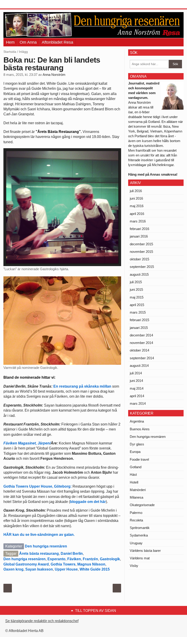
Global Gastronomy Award (26, 564)
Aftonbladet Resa (57, 42)
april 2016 (137, 214)
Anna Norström (54, 75)
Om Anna (28, 42)
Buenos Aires (140, 429)
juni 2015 (136, 289)
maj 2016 (136, 206)
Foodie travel (139, 459)
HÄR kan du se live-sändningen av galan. (39, 535)
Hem (10, 42)
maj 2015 (136, 297)
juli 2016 (136, 191)
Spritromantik (140, 528)
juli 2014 (136, 373)
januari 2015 (139, 328)
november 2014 (141, 343)
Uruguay (136, 543)
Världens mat (140, 558)
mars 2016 (138, 221)
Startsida (9, 51)
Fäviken (74, 559)
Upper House (66, 569)
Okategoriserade (142, 505)
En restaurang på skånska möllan (82, 386)
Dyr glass (137, 444)
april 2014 (137, 396)
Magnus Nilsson (91, 564)
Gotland (135, 467)
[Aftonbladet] (20, 4)
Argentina (137, 421)
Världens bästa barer (145, 550)
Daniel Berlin (72, 553)
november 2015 (141, 252)
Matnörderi (138, 490)
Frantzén (90, 559)
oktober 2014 (139, 350)
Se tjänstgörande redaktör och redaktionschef (41, 621)
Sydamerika (139, 535)
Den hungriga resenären (46, 546)
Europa (135, 452)
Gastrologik (110, 559)
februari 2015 (139, 320)
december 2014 (141, 335)
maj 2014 (136, 388)
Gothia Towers (63, 564)
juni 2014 (136, 381)
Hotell (134, 482)
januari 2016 (139, 236)
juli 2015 (136, 282)
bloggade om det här (88, 502)
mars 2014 (138, 403)
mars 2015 (138, 312)
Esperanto (56, 559)
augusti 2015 (139, 274)
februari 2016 (139, 229)
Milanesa (136, 497)
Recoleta (136, 520)
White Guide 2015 (95, 569)
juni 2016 (136, 198)
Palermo (136, 513)
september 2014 (142, 358)
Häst (133, 474)
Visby (134, 566)
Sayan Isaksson (39, 569)
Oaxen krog (13, 569)
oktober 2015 (139, 259)
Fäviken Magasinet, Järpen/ (27, 443)
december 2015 (141, 244)
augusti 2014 (139, 365)
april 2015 (137, 305)
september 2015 (142, 267)
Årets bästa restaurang (39, 553)
